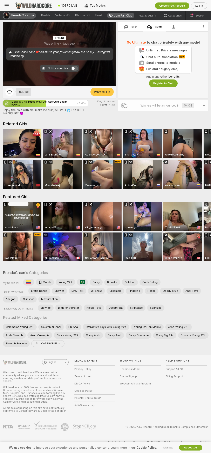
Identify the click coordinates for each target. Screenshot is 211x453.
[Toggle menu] (6, 5)
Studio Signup (128, 376)
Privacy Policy (82, 369)
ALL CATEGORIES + (48, 343)
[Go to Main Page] (33, 5)
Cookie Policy (146, 447)
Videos (62, 15)
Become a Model (130, 369)
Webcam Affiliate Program (135, 383)
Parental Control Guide (87, 398)
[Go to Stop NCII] (85, 427)
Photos (82, 15)
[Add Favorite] (9, 92)
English (52, 362)
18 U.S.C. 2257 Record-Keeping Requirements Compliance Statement (166, 427)
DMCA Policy (82, 383)
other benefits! (170, 76)
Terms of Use (82, 376)
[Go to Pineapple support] (65, 427)
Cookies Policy (83, 390)
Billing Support (174, 376)
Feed (98, 15)
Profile (45, 15)
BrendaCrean (14, 272)
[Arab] (82, 282)
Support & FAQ (174, 369)
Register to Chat (163, 83)
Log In (199, 5)
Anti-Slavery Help (84, 405)
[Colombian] (28, 282)
